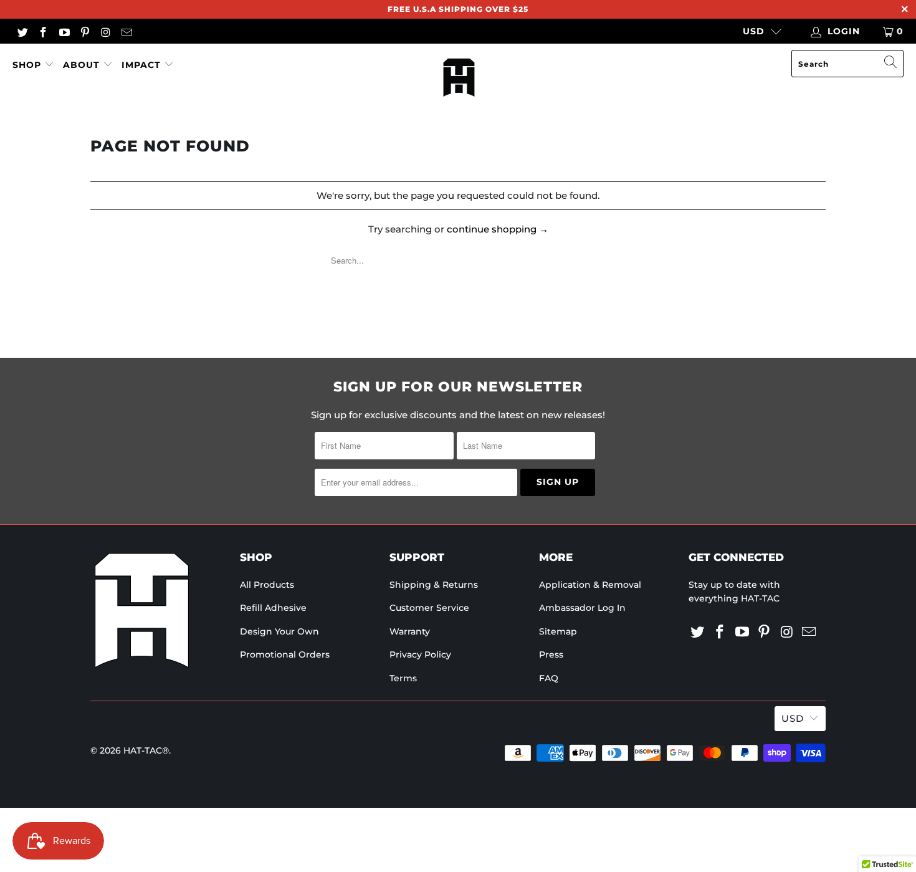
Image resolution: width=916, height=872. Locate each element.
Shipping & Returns (433, 584)
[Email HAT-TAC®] (126, 31)
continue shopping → (497, 229)
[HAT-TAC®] (459, 78)
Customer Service (429, 607)
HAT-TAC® (146, 750)
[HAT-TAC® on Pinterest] (85, 31)
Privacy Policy (420, 654)
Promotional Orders (285, 654)
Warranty (409, 631)
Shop (28, 64)
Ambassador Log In (582, 607)
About (81, 64)
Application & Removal (590, 584)
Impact (141, 64)
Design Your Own (279, 631)
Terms (403, 678)
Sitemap (558, 631)
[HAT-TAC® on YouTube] (63, 31)
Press (551, 654)
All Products (267, 584)
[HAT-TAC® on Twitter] (22, 31)
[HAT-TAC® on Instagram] (105, 31)
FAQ (548, 678)
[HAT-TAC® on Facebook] (43, 31)
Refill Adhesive (273, 607)
